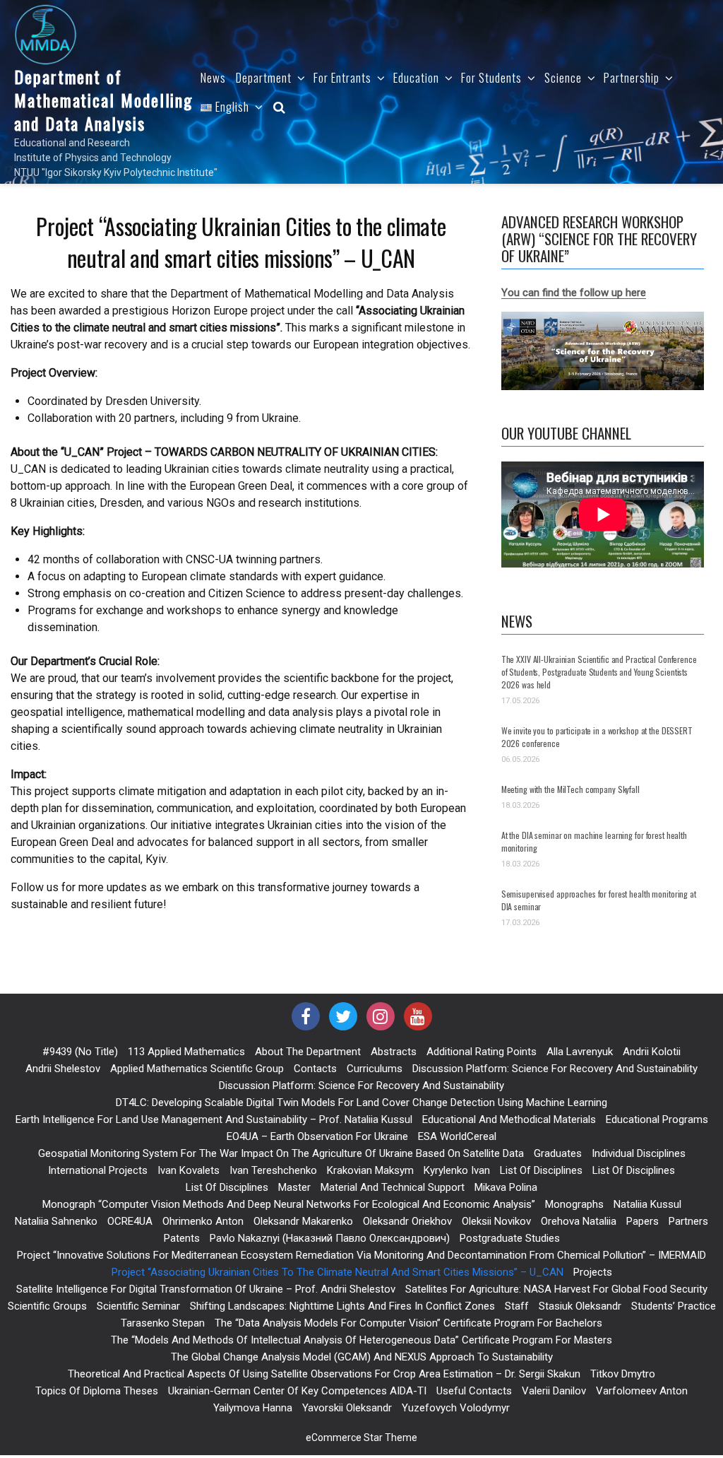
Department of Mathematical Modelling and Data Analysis (103, 100)
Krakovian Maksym (370, 1170)
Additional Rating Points (481, 1051)
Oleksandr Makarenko (303, 1221)
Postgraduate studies (510, 1238)
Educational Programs (657, 1119)
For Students (491, 77)
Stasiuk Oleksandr (580, 1306)
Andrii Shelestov (62, 1068)
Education (416, 77)
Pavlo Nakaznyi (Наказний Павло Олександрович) (330, 1238)
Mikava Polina (505, 1187)
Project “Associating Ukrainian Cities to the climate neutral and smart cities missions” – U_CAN (337, 1272)
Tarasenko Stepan (163, 1323)
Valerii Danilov (554, 1390)
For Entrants (342, 77)
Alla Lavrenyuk (579, 1051)
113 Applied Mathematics (186, 1051)
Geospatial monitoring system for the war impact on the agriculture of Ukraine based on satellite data (281, 1153)
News (213, 77)
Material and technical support (393, 1187)
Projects (592, 1272)
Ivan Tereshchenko (273, 1170)
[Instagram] (380, 1016)
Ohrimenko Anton (203, 1221)
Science (563, 77)
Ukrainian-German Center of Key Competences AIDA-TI (297, 1390)
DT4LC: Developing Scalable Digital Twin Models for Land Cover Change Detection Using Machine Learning (361, 1102)
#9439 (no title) (80, 1051)
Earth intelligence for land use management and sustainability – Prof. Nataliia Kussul (214, 1119)
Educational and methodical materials (509, 1119)
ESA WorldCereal (457, 1136)
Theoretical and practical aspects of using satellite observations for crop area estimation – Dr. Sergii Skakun (324, 1374)
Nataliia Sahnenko (56, 1221)
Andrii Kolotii (652, 1051)
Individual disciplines (639, 1153)
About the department (308, 1051)
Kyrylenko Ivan (457, 1170)
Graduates (558, 1153)
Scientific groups (47, 1306)
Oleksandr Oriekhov (407, 1221)
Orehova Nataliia (578, 1221)
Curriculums (374, 1068)
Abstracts (394, 1051)
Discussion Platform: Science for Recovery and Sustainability (555, 1068)
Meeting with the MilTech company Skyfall (570, 789)
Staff (517, 1306)
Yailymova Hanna (252, 1407)
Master (294, 1187)
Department (264, 77)
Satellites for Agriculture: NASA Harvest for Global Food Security (556, 1289)
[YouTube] (418, 1016)
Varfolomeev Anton (642, 1390)
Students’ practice (673, 1306)
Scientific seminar (138, 1306)
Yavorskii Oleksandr (347, 1407)
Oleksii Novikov (496, 1221)
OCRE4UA (130, 1221)
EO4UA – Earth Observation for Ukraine (317, 1136)
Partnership (631, 77)
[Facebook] (306, 1016)
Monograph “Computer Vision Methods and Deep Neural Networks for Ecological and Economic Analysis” (288, 1204)
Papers (642, 1221)
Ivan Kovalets (188, 1170)
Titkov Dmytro (622, 1374)
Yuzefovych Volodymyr (456, 1407)
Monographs (574, 1204)
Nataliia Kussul (647, 1204)
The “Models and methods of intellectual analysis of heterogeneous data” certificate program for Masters (361, 1340)
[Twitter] (343, 1016)
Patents (182, 1238)
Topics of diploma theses (96, 1390)
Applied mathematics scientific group (197, 1068)
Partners (688, 1221)
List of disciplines (541, 1170)
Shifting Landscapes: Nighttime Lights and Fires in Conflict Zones (342, 1306)
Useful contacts (474, 1390)
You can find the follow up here (573, 292)
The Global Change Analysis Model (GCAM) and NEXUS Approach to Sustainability (362, 1357)
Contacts (315, 1068)
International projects (98, 1170)
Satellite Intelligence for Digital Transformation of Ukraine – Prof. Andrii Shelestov (205, 1289)
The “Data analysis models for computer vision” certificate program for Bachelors (408, 1323)
